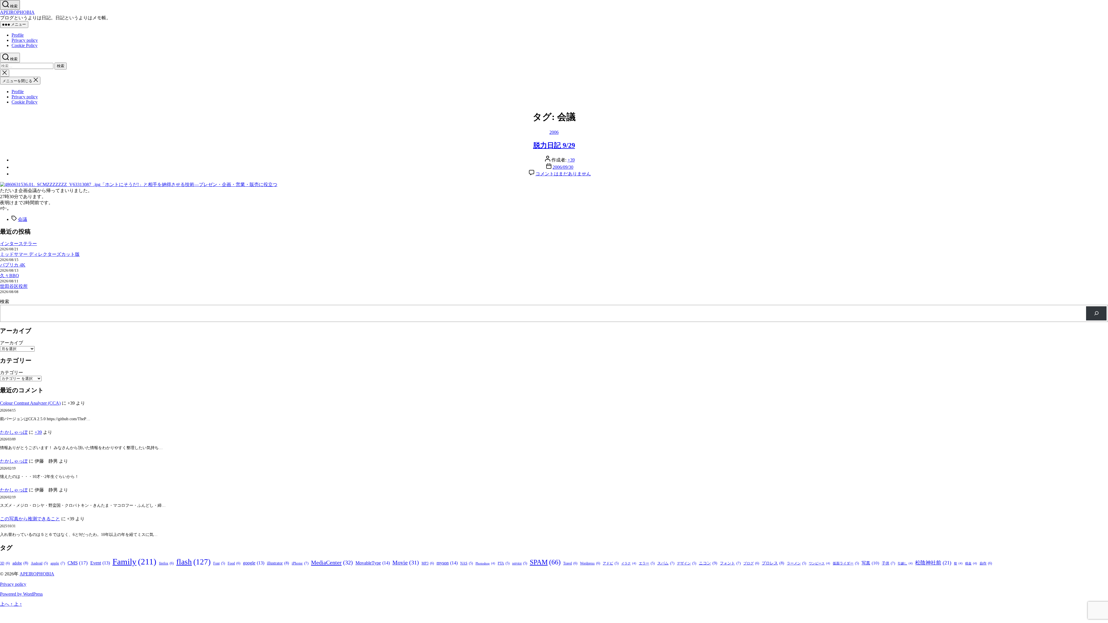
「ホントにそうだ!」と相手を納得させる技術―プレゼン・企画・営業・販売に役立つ (188, 184)
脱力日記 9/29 (554, 145)
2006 (554, 132)
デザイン (686, 563)
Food (234, 563)
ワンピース (819, 563)
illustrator (278, 563)
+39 (571, 159)
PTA (504, 563)
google (253, 562)
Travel (570, 563)
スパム (665, 563)
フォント (730, 563)
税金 (971, 563)
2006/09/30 (563, 167)
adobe (20, 563)
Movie (405, 562)
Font (219, 563)
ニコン (708, 563)
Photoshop (485, 563)
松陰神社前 (933, 563)
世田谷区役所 (14, 286)
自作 (986, 563)
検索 (4, 301)
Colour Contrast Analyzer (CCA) (30, 403)
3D (5, 563)
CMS (78, 563)
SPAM (545, 562)
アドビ (611, 563)
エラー (647, 563)
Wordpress (590, 563)
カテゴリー (11, 372)
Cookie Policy (25, 45)
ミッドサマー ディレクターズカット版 (40, 254)
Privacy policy (25, 40)
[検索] (1096, 313)
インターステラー (18, 243)
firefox (166, 563)
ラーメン (796, 563)
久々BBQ (9, 275)
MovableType (372, 562)
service (519, 563)
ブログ (751, 563)
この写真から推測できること (30, 518)
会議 (22, 219)
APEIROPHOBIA (17, 12)
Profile (18, 35)
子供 (888, 563)
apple (57, 563)
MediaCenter (332, 562)
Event (100, 562)
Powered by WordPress (21, 594)
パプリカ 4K (12, 264)
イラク (628, 563)
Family (134, 561)
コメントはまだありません (563, 173)
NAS (466, 563)
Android (39, 563)
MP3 (428, 563)
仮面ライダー (846, 563)
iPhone (300, 563)
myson (447, 562)
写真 (870, 563)
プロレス (773, 563)
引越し (905, 563)
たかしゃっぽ (14, 432)
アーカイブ (11, 342)
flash (193, 562)
